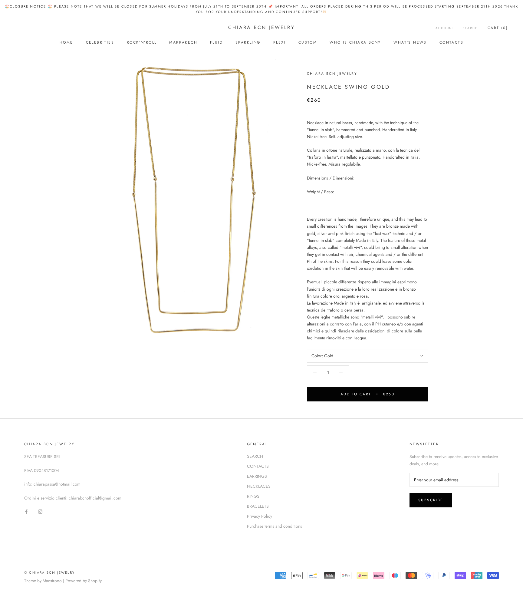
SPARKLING (248, 42)
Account (445, 28)
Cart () (498, 28)
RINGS (253, 496)
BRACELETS (258, 506)
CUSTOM (307, 42)
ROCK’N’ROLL (141, 42)
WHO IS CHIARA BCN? (355, 42)
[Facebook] (26, 511)
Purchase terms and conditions (274, 526)
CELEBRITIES (100, 42)
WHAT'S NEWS (409, 42)
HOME (66, 42)
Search (470, 28)
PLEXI (279, 42)
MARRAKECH (183, 42)
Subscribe (430, 500)
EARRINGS (257, 476)
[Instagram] (40, 511)
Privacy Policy (259, 516)
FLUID (216, 42)
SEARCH (255, 456)
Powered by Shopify (83, 581)
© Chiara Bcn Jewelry (49, 572)
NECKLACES (259, 486)
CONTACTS (451, 42)
